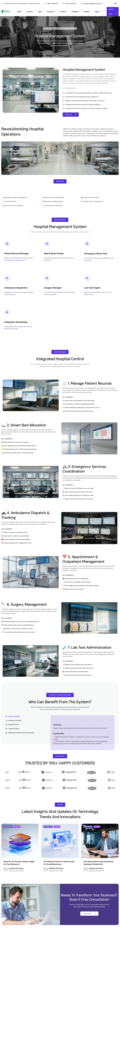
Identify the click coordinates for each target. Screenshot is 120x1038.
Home (46, 28)
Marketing (17, 826)
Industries (53, 28)
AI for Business (8, 826)
